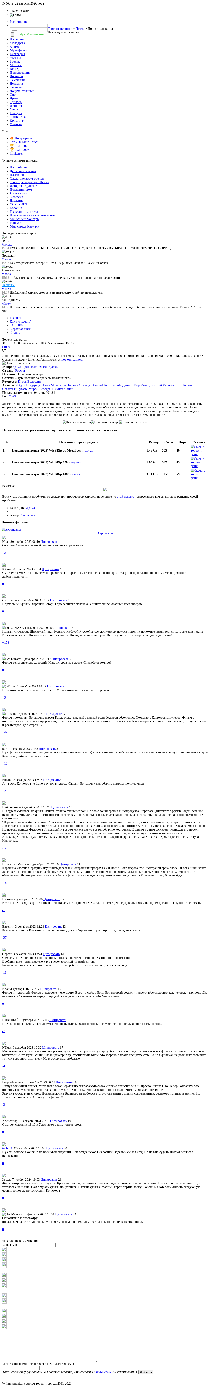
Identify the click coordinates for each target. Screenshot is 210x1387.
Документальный (22, 91)
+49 (4, 732)
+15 (4, 763)
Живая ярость (19, 193)
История (16, 105)
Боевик (15, 61)
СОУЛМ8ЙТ (18, 204)
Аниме (14, 46)
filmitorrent (17, 153)
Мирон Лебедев (40, 389)
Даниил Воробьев (134, 385)
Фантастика (18, 116)
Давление (16, 200)
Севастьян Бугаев (14, 389)
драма (17, 367)
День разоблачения (23, 171)
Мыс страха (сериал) (24, 226)
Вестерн (15, 69)
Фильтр (15, 332)
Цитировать (49, 541)
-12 (4, 848)
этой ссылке (125, 496)
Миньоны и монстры (24, 219)
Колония (16, 208)
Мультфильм (18, 50)
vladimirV (8, 285)
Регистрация (18, 21)
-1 (3, 910)
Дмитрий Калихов (162, 385)
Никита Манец (62, 389)
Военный (16, 76)
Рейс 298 (16, 222)
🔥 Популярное (21, 138)
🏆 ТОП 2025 (19, 146)
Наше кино (17, 39)
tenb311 (7, 1148)
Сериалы (16, 87)
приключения (32, 367)
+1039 (6, 347)
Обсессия (16, 197)
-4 (3, 1066)
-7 (3, 1031)
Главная (15, 318)
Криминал (17, 120)
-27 (4, 937)
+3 (4, 697)
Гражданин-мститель (24, 211)
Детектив (16, 83)
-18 (4, 882)
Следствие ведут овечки (27, 178)
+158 (5, 642)
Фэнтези (16, 124)
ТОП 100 (16, 325)
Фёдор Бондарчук (28, 385)
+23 (4, 791)
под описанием (72, 359)
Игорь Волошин (29, 381)
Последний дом (21, 189)
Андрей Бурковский (106, 385)
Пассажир (17, 174)
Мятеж (6, 259)
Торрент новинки (60, 28)
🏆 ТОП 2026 (19, 149)
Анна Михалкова (54, 385)
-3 (3, 1104)
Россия (20, 370)
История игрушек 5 (23, 186)
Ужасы (14, 109)
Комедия (16, 113)
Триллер (16, 102)
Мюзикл (16, 65)
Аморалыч (27, 515)
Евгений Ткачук (79, 385)
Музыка (15, 57)
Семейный (17, 80)
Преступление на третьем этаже (32, 215)
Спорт (14, 94)
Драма (80, 28)
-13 (4, 972)
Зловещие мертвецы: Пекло (29, 182)
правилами (103, 1372)
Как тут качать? (21, 321)
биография (50, 367)
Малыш (7, 244)
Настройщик (19, 167)
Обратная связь (20, 329)
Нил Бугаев (184, 385)
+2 (4, 552)
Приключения (20, 72)
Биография (17, 54)
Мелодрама (18, 43)
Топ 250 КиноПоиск (24, 142)
